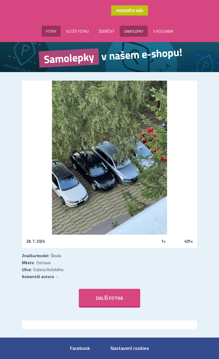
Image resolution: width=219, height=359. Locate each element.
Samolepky (133, 31)
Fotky (51, 31)
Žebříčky (106, 31)
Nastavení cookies (130, 348)
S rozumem (163, 31)
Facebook (80, 348)
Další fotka (109, 298)
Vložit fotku (77, 31)
